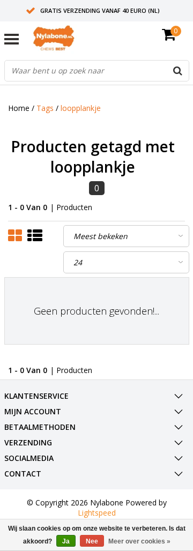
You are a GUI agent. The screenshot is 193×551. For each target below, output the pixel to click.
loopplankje (81, 108)
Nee (92, 541)
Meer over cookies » (139, 541)
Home (18, 108)
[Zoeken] (178, 70)
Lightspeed (97, 513)
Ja (66, 541)
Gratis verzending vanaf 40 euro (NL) (100, 10)
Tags (45, 108)
